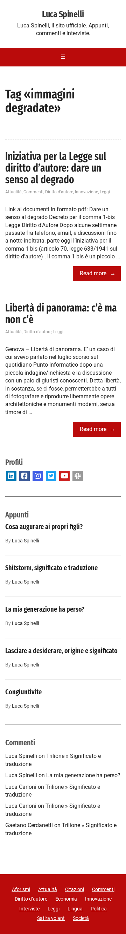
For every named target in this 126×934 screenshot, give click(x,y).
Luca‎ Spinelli (25, 541)
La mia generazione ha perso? (44, 609)
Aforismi (21, 889)
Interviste (29, 909)
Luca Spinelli (63, 14)
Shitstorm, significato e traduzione (51, 567)
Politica (99, 909)
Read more (93, 273)
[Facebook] (24, 476)
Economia (66, 899)
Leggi (105, 191)
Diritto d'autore (59, 191)
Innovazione (86, 191)
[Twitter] (51, 476)
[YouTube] (64, 476)
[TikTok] (77, 476)
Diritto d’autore (31, 899)
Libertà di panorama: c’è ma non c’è (61, 314)
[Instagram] (38, 476)
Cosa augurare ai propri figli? (44, 526)
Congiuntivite (23, 692)
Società (81, 918)
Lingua (75, 909)
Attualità (13, 191)
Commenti (33, 191)
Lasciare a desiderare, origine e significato (61, 650)
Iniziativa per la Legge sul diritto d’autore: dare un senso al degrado (55, 168)
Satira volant (51, 918)
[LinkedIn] (11, 476)
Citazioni (74, 889)
